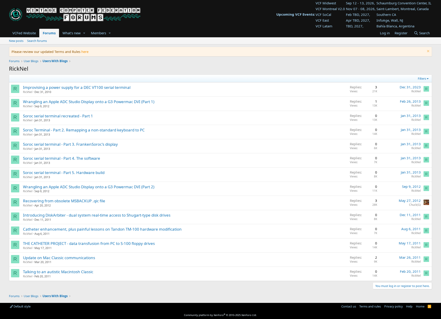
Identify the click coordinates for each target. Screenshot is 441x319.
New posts (16, 41)
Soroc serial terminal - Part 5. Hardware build (64, 172)
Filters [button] (422, 78)
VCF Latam (324, 26)
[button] (84, 33)
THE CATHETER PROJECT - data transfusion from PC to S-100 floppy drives (89, 243)
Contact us (348, 306)
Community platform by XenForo (220, 315)
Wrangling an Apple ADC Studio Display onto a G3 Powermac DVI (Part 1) (88, 101)
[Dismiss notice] (428, 51)
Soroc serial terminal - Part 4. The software (61, 158)
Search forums (37, 41)
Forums (49, 33)
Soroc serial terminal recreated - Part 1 (58, 116)
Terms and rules (370, 306)
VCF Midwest (326, 3)
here (84, 51)
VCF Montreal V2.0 (330, 8)
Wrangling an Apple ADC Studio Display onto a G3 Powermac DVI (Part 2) (88, 186)
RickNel (27, 92)
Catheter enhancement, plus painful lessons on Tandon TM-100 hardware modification (102, 229)
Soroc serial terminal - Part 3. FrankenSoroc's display (70, 144)
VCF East (322, 20)
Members (98, 33)
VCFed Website (24, 33)
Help (409, 306)
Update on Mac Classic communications (59, 257)
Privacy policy (393, 306)
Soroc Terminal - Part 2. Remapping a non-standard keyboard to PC (84, 130)
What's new (71, 33)
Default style (22, 306)
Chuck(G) (415, 205)
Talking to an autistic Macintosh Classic (58, 271)
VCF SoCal (323, 14)
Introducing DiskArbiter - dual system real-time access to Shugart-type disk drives (96, 215)
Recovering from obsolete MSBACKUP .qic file (64, 200)
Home (420, 306)
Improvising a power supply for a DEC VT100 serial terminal (76, 87)
